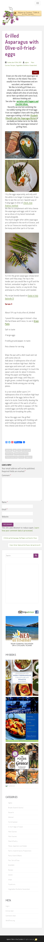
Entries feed (9, 911)
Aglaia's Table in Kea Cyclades (15, 939)
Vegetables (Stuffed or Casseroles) (26, 65)
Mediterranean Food (11, 457)
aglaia (27, 62)
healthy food (9, 453)
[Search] (35, 556)
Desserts (11, 812)
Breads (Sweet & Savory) (15, 808)
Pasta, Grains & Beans (15, 856)
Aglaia (10, 803)
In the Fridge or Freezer (15, 827)
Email (4, 509)
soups (10, 880)
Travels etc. (12, 884)
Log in (7, 906)
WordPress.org (10, 920)
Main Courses (12, 832)
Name (5, 502)
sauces (10, 875)
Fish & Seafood (12, 822)
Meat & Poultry (12, 841)
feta (19, 450)
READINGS (11, 865)
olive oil (21, 457)
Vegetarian (28, 457)
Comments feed (11, 916)
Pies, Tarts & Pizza (13, 860)
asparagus (8, 450)
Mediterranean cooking (21, 453)
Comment (6, 475)
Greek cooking (26, 450)
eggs (14, 450)
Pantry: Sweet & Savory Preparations (19, 851)
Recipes (13, 65)
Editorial (10, 817)
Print (35, 72)
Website (5, 517)
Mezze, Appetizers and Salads (17, 846)
